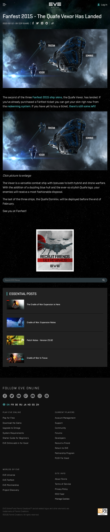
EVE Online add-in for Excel (15, 443)
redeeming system (18, 106)
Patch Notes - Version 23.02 (40, 340)
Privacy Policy (61, 489)
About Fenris (61, 479)
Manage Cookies (62, 499)
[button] (102, 4)
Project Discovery (11, 490)
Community (60, 428)
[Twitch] (26, 396)
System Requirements (13, 433)
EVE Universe (9, 475)
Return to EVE (61, 448)
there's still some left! (82, 106)
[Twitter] (12, 396)
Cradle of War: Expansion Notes (41, 322)
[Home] (55, 7)
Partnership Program (64, 453)
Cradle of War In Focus (37, 358)
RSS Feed (59, 494)
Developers (60, 438)
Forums (58, 433)
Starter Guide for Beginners (16, 438)
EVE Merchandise (11, 485)
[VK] (47, 396)
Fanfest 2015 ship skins (47, 97)
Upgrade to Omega (11, 428)
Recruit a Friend (62, 443)
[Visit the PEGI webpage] (102, 511)
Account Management (65, 418)
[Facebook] (5, 396)
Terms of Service (63, 484)
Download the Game (12, 423)
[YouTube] (19, 396)
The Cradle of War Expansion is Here (43, 304)
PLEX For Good (62, 458)
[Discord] (33, 396)
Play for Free (9, 418)
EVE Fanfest (8, 480)
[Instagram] (40, 396)
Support (59, 423)
